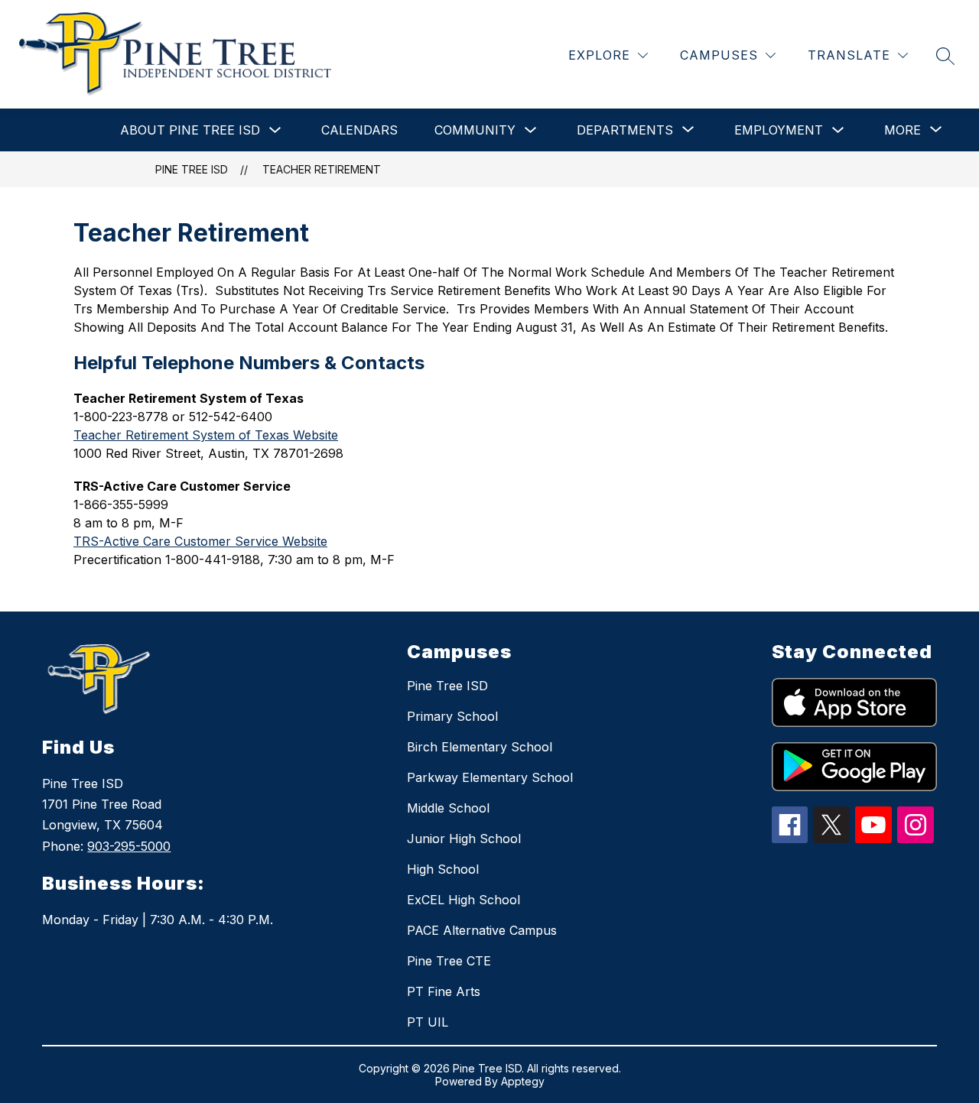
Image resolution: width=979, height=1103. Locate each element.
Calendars (359, 130)
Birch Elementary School (479, 746)
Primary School (452, 716)
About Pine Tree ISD (190, 130)
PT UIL (427, 1022)
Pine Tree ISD (191, 169)
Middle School (448, 808)
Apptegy (523, 1081)
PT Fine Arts (443, 991)
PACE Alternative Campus (482, 930)
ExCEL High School (463, 899)
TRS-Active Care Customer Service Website (200, 541)
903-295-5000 (129, 846)
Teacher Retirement (321, 169)
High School (443, 869)
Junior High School (464, 838)
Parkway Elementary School (490, 777)
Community (475, 130)
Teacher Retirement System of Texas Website (205, 435)
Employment (778, 130)
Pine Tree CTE (449, 960)
